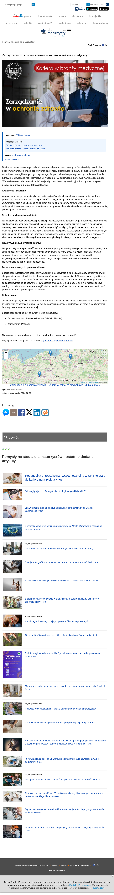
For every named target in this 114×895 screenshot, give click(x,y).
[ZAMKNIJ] (98, 887)
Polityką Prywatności (80, 884)
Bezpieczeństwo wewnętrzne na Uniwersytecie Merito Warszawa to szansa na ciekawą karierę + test (63, 527)
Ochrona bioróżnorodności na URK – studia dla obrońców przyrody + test (61, 635)
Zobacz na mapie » (12, 160)
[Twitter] (29, 414)
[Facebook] (21, 415)
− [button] (6, 357)
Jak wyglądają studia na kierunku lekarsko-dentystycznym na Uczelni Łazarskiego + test (59, 509)
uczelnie (62, 16)
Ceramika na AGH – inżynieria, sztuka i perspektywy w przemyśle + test (60, 722)
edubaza (81, 23)
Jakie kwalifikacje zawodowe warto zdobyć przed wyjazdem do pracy (59, 548)
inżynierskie (12, 23)
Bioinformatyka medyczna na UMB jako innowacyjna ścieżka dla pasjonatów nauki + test (63, 655)
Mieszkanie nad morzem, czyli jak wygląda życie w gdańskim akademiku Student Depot (65, 687)
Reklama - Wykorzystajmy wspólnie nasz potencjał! (31, 865)
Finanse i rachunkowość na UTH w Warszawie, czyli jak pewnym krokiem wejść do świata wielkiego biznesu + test (64, 795)
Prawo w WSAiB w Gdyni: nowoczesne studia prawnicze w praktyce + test (61, 580)
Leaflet (82, 382)
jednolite (28, 23)
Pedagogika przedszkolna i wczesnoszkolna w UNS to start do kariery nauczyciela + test (65, 477)
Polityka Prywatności (57, 870)
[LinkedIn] (37, 415)
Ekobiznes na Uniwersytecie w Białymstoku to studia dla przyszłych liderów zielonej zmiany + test (62, 600)
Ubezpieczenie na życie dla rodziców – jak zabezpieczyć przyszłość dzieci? (62, 779)
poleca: (28, 16)
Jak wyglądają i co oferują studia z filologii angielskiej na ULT (55, 491)
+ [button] (6, 352)
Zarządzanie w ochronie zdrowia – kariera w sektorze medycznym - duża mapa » (55, 385)
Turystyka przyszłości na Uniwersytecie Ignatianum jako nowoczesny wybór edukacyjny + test (62, 760)
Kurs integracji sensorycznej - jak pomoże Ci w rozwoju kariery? (56, 621)
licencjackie (95, 16)
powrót (11, 436)
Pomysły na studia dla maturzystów (18, 42)
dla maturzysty (45, 16)
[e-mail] (13, 415)
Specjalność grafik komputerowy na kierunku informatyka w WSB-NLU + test (62, 562)
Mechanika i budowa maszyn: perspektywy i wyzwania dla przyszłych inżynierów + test (65, 829)
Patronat (63, 865)
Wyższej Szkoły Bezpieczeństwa (57, 340)
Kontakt (54, 865)
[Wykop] (45, 415)
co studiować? (45, 23)
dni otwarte (77, 16)
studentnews (65, 23)
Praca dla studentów (79, 865)
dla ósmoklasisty (100, 23)
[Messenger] (6, 415)
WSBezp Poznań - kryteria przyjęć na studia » (26, 149)
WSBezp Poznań (23, 135)
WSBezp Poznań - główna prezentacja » (24, 145)
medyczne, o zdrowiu (21, 155)
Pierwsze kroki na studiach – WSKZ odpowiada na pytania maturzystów (60, 709)
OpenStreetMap (93, 382)
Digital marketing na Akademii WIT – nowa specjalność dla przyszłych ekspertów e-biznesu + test (65, 811)
